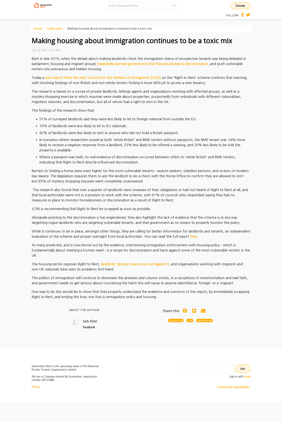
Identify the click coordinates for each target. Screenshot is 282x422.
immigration (204, 320)
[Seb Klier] (74, 322)
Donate (240, 5)
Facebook (89, 327)
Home (38, 28)
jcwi (189, 320)
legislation (176, 320)
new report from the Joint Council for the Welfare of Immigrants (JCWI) (103, 77)
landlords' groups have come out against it (135, 264)
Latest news (55, 28)
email (247, 376)
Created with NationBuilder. (233, 387)
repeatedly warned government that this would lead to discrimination (152, 64)
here (193, 236)
